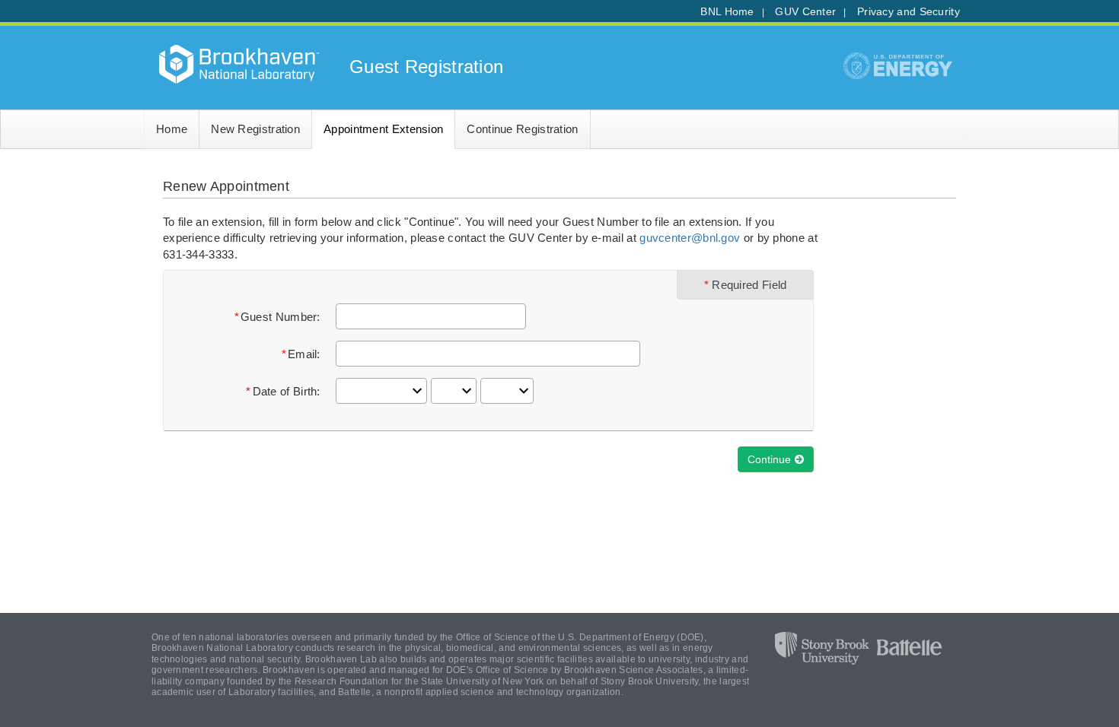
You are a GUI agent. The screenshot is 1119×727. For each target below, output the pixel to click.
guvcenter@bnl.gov (689, 237)
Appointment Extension (383, 128)
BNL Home (727, 11)
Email (302, 354)
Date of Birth (285, 391)
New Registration (255, 128)
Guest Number (279, 316)
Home (171, 128)
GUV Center (805, 11)
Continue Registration (522, 128)
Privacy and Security (908, 11)
